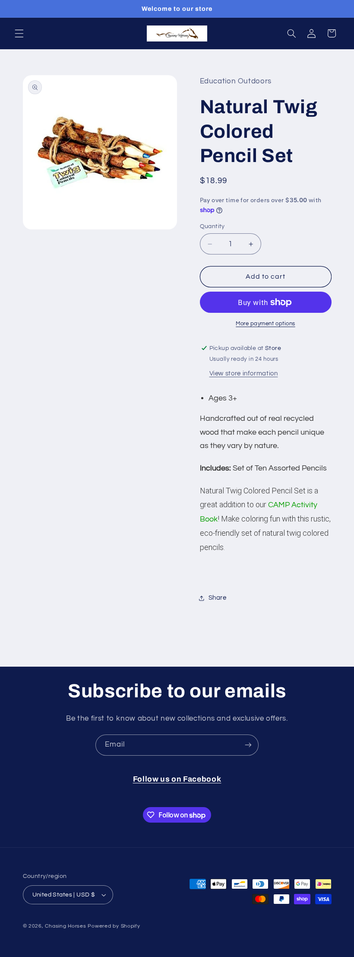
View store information (243, 373)
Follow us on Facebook (177, 779)
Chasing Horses (66, 926)
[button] (19, 33)
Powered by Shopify (114, 926)
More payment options (265, 324)
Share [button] (218, 598)
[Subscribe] (248, 745)
